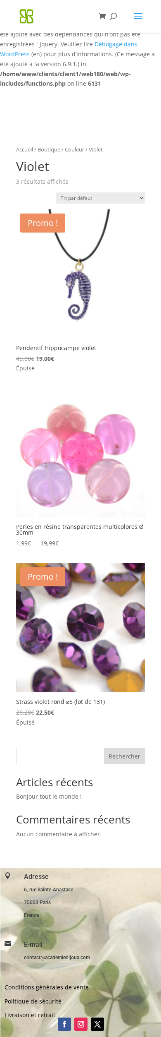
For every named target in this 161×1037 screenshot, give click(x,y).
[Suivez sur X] (97, 1024)
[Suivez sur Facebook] (64, 1024)
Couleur (74, 149)
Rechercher (124, 756)
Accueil (24, 149)
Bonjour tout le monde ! (49, 796)
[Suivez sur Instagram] (81, 1024)
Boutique (49, 149)
